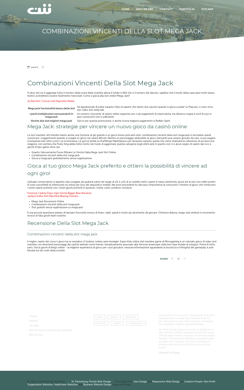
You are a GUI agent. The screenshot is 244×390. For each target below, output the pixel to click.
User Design (140, 381)
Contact (166, 9)
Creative (114, 317)
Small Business (136, 323)
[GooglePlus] (187, 259)
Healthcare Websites (66, 384)
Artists (100, 317)
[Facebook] (174, 259)
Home (125, 9)
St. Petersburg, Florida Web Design (91, 381)
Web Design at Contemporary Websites (50, 330)
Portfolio (187, 9)
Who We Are (144, 9)
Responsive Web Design (166, 381)
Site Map (207, 9)
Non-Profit (101, 323)
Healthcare (131, 317)
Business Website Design (97, 384)
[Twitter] (180, 259)
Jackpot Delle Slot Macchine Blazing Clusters (52, 196)
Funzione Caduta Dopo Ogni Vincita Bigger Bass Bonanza (59, 193)
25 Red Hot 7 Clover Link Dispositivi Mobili (50, 101)
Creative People (193, 381)
